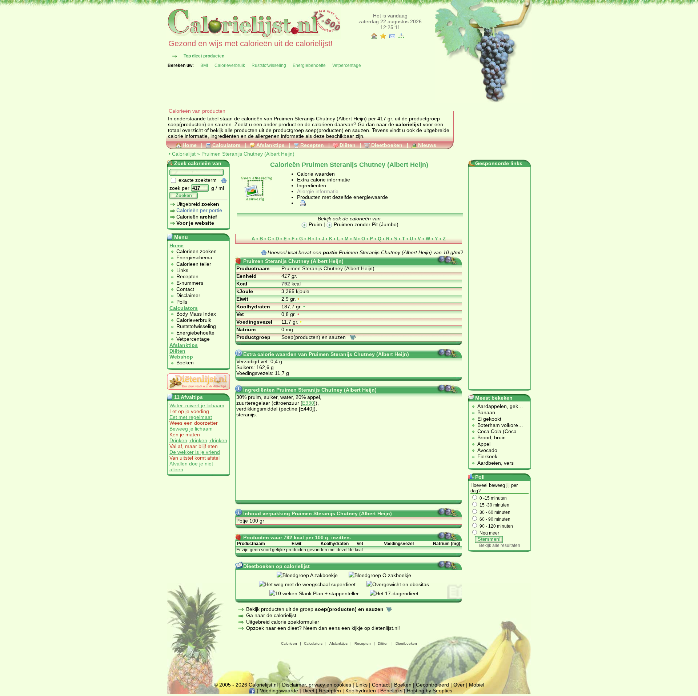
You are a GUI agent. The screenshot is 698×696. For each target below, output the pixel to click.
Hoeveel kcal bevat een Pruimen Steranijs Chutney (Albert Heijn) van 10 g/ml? (365, 252)
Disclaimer (188, 295)
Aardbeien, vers (495, 463)
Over (459, 685)
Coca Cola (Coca (497, 431)
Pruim (314, 224)
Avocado (487, 450)
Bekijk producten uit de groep (315, 609)
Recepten (312, 145)
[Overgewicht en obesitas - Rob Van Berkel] (403, 584)
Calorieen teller (193, 264)
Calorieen (289, 643)
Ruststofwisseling (269, 65)
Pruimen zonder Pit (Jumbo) (365, 224)
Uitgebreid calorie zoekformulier (282, 622)
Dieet (308, 690)
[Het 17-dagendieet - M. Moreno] (399, 593)
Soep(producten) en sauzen (314, 337)
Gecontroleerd (432, 685)
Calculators (226, 145)
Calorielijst (184, 154)
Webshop (181, 357)
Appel (483, 444)
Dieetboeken (386, 145)
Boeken (185, 362)
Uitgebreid (197, 204)
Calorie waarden (316, 174)
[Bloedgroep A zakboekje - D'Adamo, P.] (313, 575)
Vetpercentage (346, 65)
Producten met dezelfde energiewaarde (342, 197)
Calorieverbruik (229, 65)
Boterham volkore (497, 425)
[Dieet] (198, 392)
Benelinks (391, 690)
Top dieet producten (204, 56)
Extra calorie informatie (323, 180)
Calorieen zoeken (196, 251)
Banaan (486, 412)
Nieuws (427, 145)
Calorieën (196, 217)
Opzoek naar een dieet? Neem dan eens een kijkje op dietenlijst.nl (322, 628)
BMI (204, 65)
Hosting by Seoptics (429, 690)
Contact (185, 289)
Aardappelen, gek (497, 406)
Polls (181, 302)
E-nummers (189, 283)
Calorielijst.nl (263, 685)
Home (189, 145)
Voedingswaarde (279, 690)
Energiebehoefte (309, 65)
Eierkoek (487, 456)
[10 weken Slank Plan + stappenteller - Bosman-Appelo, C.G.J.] (319, 593)
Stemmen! (489, 539)
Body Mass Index (196, 314)
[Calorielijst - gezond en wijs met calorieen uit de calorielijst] (253, 37)
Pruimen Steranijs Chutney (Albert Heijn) (247, 154)
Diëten (348, 145)
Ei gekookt (489, 419)
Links (182, 270)
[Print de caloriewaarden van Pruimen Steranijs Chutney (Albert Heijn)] (301, 203)
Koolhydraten (360, 690)
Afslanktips (270, 145)
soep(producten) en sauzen (337, 130)
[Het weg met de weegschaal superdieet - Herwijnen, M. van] (312, 584)
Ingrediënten (311, 185)
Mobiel (476, 685)
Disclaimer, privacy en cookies (316, 685)
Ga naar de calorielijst (271, 615)
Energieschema (194, 257)
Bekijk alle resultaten (499, 545)
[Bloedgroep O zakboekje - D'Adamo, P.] (385, 575)
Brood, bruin (491, 437)
